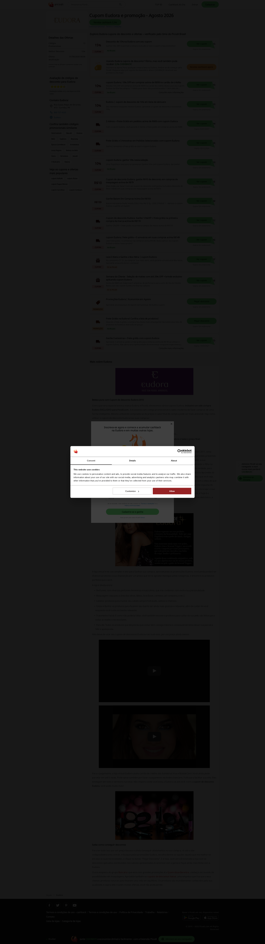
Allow (172, 491)
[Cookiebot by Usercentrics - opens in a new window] (179, 451)
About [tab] (174, 460)
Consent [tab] (91, 460)
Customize (130, 491)
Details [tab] (132, 460)
